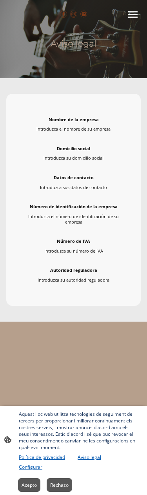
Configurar (30, 467)
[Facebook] (63, 14)
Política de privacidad (42, 457)
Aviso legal (89, 457)
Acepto (29, 485)
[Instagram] (73, 14)
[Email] (83, 14)
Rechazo (59, 485)
